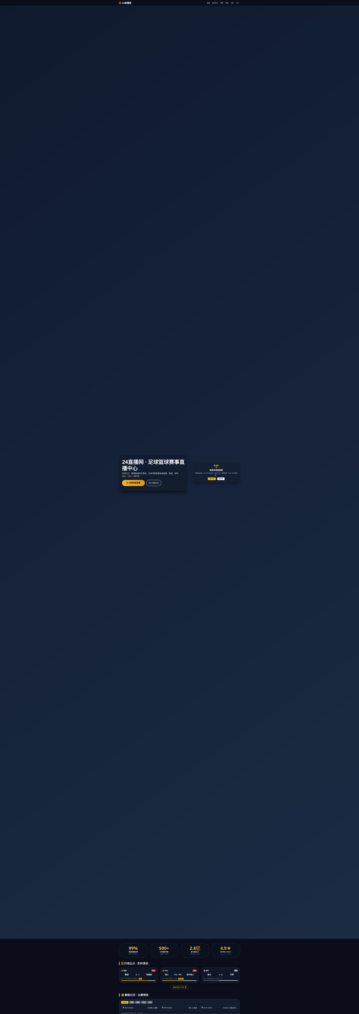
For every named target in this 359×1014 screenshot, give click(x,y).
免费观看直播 (134, 482)
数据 (226, 3)
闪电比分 (155, 483)
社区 (232, 3)
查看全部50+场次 (179, 987)
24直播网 (126, 2)
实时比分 (215, 3)
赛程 (221, 3)
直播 (208, 3)
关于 (237, 3)
